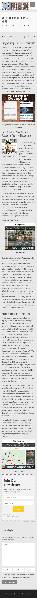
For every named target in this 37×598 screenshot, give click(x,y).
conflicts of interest (12, 354)
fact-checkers (27, 143)
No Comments (30, 37)
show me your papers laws (25, 266)
